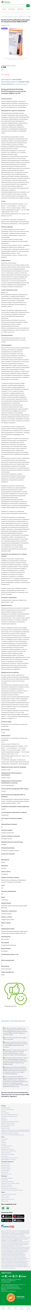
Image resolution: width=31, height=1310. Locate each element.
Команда (3, 1142)
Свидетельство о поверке (7, 1154)
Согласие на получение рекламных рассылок (12, 1135)
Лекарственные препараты (11, 16)
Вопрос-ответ (4, 1172)
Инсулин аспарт (24, 82)
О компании (4, 1139)
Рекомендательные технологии (9, 1158)
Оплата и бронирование (7, 1109)
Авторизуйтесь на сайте (7, 1021)
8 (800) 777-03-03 (18, 1240)
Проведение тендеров (7, 1178)
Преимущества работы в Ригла (9, 1194)
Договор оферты (5, 1126)
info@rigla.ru (13, 1291)
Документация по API (6, 1186)
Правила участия (5, 1167)
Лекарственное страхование (8, 1151)
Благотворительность (6, 1146)
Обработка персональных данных (9, 1133)
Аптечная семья (5, 1163)
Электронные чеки (6, 1174)
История (3, 1140)
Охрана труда (4, 1201)
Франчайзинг (4, 1180)
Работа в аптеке (5, 1196)
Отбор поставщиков (6, 1185)
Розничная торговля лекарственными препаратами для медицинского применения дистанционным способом (15, 1131)
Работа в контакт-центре (7, 1199)
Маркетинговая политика (7, 1123)
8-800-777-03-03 (6, 1273)
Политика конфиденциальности (9, 1114)
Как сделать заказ (5, 1107)
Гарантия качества (6, 1152)
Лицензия (3, 1118)
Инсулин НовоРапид (7, 84)
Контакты (3, 1144)
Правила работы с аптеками (8, 1159)
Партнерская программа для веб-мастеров (12, 1190)
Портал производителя (7, 1181)
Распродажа (12, 9)
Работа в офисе (5, 1197)
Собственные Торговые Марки (9, 1188)
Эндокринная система (23, 16)
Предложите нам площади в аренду (10, 1183)
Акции (4, 9)
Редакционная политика (7, 1149)
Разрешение (4, 1119)
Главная (3, 16)
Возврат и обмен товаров (7, 1125)
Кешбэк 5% (20, 9)
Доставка (3, 1111)
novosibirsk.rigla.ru (25, 1232)
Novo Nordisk (17, 79)
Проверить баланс (6, 1169)
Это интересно (5, 1113)
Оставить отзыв (5, 1147)
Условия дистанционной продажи (10, 1121)
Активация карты (5, 1165)
